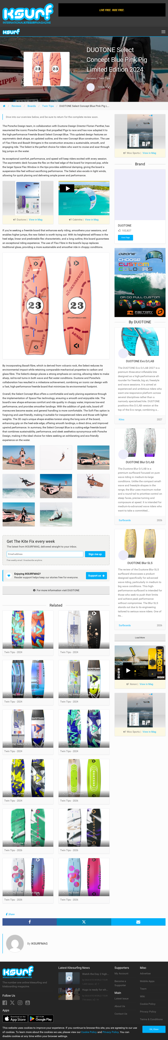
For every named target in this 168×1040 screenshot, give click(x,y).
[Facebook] (5, 1003)
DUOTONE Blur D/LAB (140, 462)
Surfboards (125, 520)
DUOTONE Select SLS (16, 744)
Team (143, 988)
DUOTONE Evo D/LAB (140, 361)
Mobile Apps (147, 981)
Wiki (142, 996)
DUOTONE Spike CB (15, 843)
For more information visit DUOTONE (57, 590)
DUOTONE (124, 225)
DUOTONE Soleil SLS (16, 694)
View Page (125, 238)
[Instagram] (20, 1003)
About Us (120, 1006)
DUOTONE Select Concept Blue (78, 694)
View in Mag (35, 219)
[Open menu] (163, 31)
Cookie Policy (148, 1003)
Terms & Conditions (151, 1019)
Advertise (145, 973)
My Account (121, 973)
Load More (140, 637)
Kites (121, 419)
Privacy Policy (148, 1011)
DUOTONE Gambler (71, 645)
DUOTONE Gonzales (72, 793)
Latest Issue (121, 998)
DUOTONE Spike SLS (72, 843)
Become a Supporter (120, 983)
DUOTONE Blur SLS (140, 563)
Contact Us (121, 1013)
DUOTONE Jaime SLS (17, 793)
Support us (94, 575)
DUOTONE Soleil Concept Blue (21, 892)
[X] (12, 1003)
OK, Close (153, 1029)
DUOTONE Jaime (70, 744)
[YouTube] (27, 1003)
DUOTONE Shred (14, 645)
